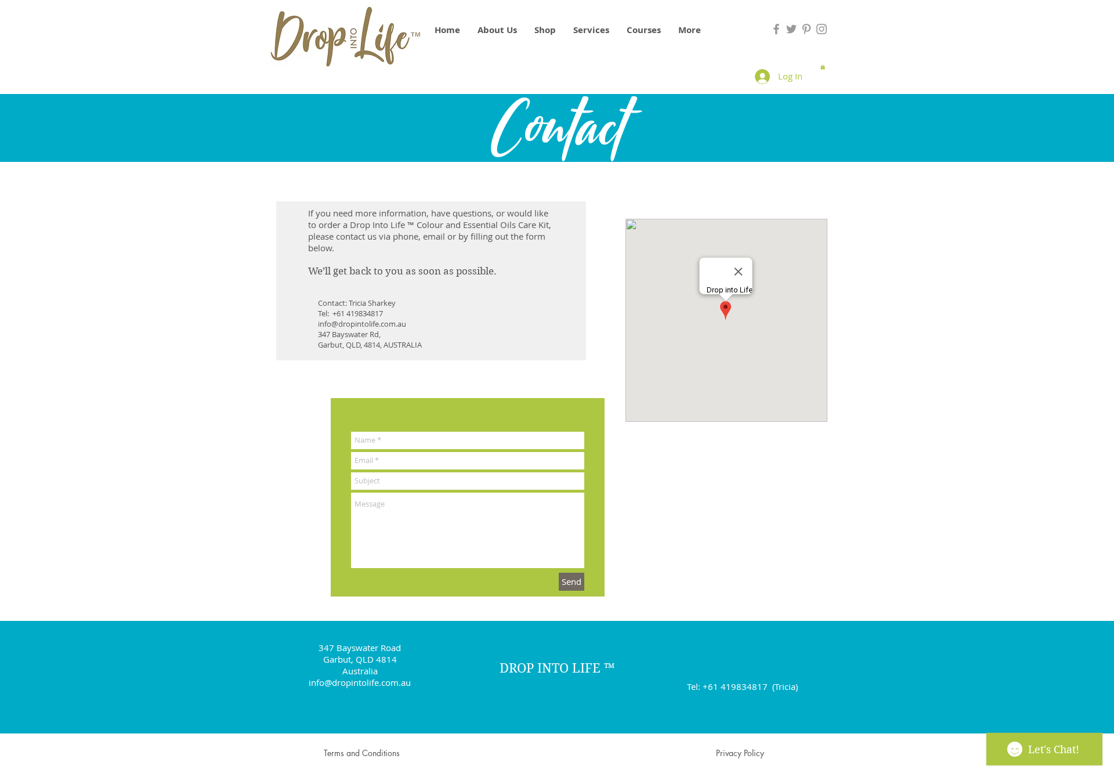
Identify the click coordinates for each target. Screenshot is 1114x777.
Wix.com (649, 759)
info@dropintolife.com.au (362, 324)
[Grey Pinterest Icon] (806, 29)
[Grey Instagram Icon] (822, 29)
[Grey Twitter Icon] (791, 29)
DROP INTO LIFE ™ (557, 667)
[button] (822, 67)
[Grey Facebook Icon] (776, 29)
